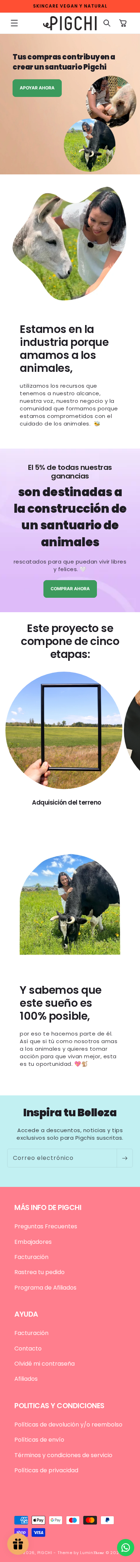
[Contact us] (125, 1547)
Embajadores (33, 1242)
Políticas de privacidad (46, 1470)
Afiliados (26, 1379)
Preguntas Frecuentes (45, 1226)
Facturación (31, 1257)
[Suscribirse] (124, 1158)
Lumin (92, 1553)
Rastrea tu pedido (39, 1272)
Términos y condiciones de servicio (63, 1455)
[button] (14, 23)
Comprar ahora (70, 588)
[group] (70, 104)
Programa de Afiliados (45, 1287)
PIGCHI (44, 1553)
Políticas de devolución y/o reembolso (68, 1424)
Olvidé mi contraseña (44, 1363)
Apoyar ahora (37, 87)
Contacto (28, 1348)
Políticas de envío (39, 1440)
